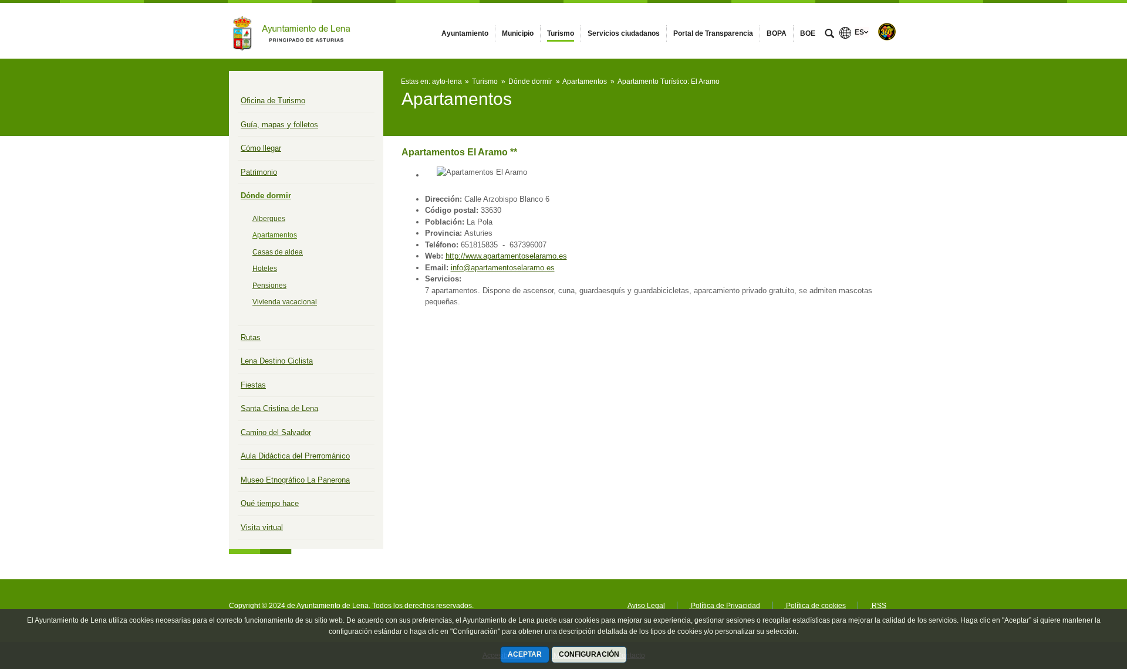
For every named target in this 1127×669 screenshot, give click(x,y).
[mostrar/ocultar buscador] (829, 34)
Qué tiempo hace (270, 503)
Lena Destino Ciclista (277, 360)
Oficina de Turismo (273, 100)
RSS (878, 606)
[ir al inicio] (1080, 598)
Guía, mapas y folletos (279, 124)
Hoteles (264, 268)
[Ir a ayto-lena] (293, 30)
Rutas (251, 337)
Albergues (268, 219)
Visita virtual (262, 527)
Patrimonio (259, 172)
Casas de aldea (277, 252)
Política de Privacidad (724, 606)
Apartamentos (274, 235)
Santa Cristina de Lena (279, 408)
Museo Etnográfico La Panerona (295, 480)
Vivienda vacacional (284, 302)
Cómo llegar (261, 148)
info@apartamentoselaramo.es (503, 267)
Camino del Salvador (276, 432)
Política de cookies (815, 606)
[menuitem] (464, 33)
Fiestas (253, 385)
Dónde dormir (266, 195)
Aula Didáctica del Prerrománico (295, 455)
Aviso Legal (646, 606)
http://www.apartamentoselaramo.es (506, 256)
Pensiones (269, 285)
